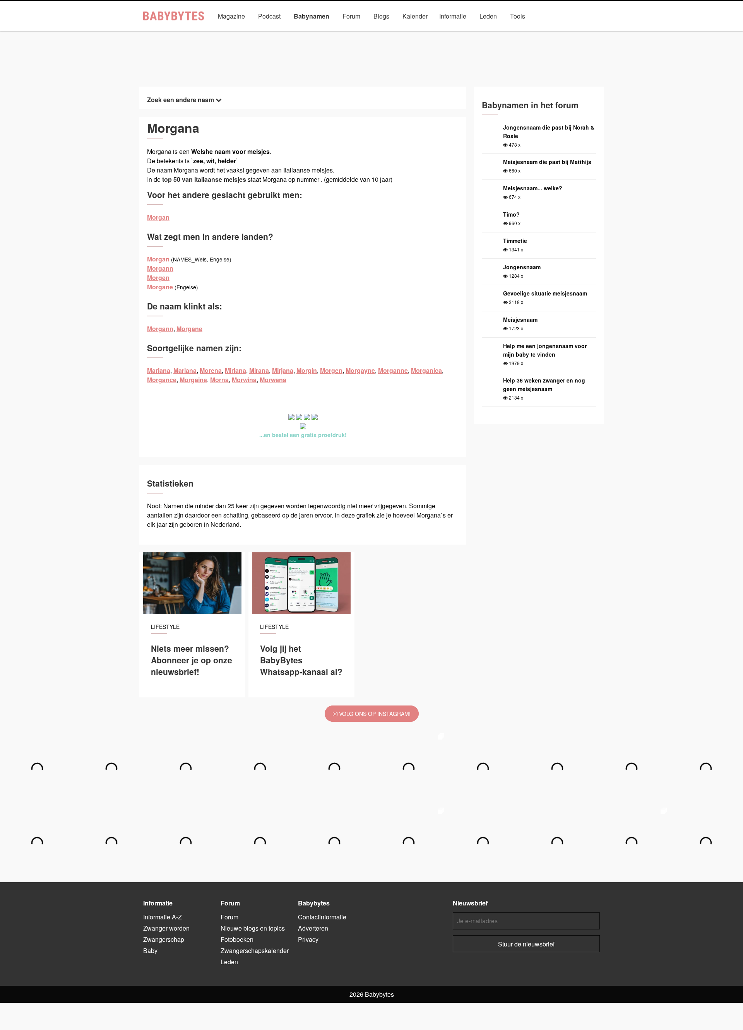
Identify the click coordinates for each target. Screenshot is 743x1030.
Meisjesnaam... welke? (532, 188)
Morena (211, 370)
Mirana (259, 370)
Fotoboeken (237, 939)
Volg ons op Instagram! (374, 713)
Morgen (158, 277)
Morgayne (360, 370)
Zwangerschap (163, 939)
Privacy (308, 939)
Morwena (273, 379)
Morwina (244, 379)
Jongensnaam (522, 267)
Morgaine (193, 379)
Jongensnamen (290, 34)
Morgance (161, 379)
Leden (488, 16)
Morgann (160, 268)
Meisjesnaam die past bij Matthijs (547, 162)
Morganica (426, 370)
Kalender (415, 16)
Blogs (381, 16)
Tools (517, 16)
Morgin (306, 370)
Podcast (269, 16)
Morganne (393, 370)
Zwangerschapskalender (255, 950)
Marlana (185, 370)
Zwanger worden (166, 928)
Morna (219, 379)
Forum (351, 16)
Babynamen (311, 16)
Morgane (160, 286)
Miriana (235, 370)
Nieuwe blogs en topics (253, 928)
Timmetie (515, 240)
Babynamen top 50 (449, 34)
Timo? (511, 214)
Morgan (158, 217)
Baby (150, 950)
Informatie (452, 16)
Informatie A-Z (162, 916)
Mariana (158, 370)
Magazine (231, 16)
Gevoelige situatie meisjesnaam (545, 293)
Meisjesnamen (342, 34)
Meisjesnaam (520, 319)
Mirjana (282, 370)
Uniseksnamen (393, 34)
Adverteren (313, 928)
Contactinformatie (322, 916)
